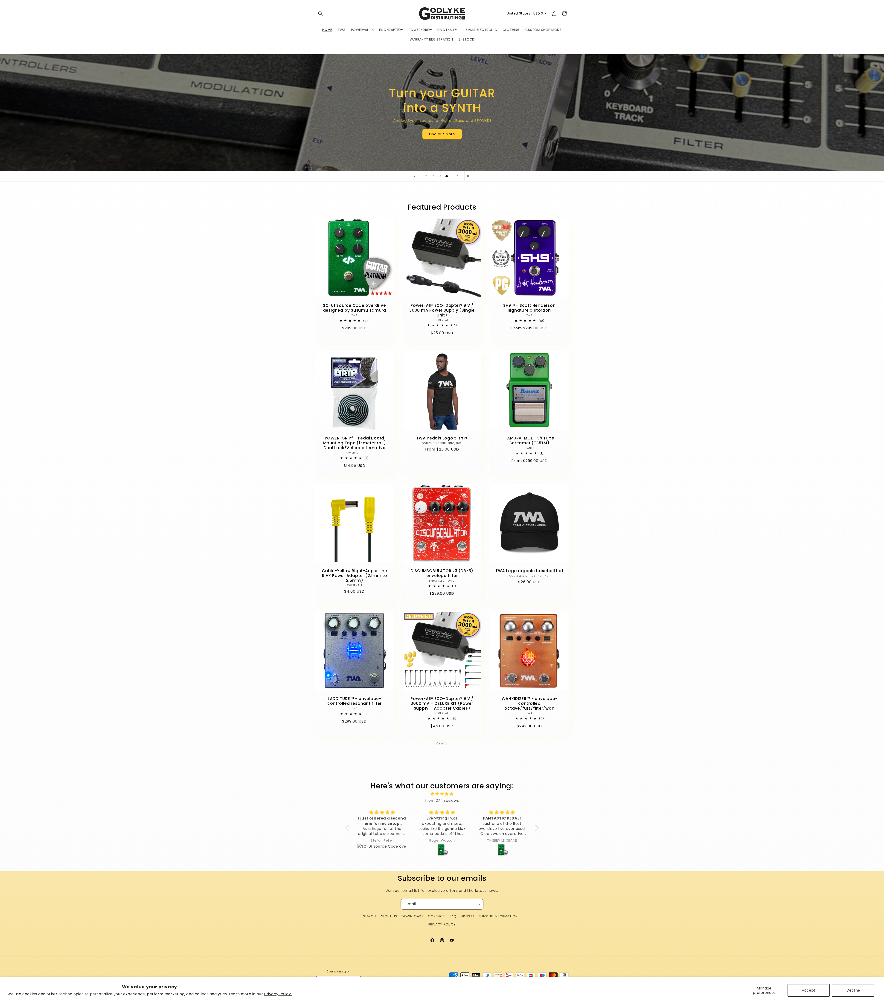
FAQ (453, 916)
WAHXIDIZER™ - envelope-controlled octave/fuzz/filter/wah (529, 703)
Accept (808, 990)
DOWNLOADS (412, 916)
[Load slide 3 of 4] (439, 176)
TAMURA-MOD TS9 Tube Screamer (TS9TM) (529, 440)
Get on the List (442, 130)
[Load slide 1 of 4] (425, 176)
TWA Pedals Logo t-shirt (442, 438)
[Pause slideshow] (469, 176)
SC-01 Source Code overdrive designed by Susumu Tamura (354, 308)
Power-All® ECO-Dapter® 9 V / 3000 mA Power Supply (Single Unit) (442, 310)
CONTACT (436, 916)
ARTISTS (467, 916)
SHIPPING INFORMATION (498, 916)
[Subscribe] (478, 904)
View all (442, 743)
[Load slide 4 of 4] (446, 176)
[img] (442, 793)
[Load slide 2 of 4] (432, 176)
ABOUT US (388, 916)
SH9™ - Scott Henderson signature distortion (529, 308)
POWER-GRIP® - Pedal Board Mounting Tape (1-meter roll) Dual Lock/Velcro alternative (354, 443)
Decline (853, 990)
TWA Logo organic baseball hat (529, 570)
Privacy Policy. (278, 994)
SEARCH (369, 916)
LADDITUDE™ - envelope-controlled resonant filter (354, 701)
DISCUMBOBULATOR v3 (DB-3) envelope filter (442, 573)
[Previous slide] (415, 176)
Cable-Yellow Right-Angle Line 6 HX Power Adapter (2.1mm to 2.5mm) (354, 575)
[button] (320, 14)
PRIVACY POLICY (442, 924)
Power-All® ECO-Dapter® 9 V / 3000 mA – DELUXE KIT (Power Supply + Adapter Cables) (442, 703)
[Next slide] (458, 176)
